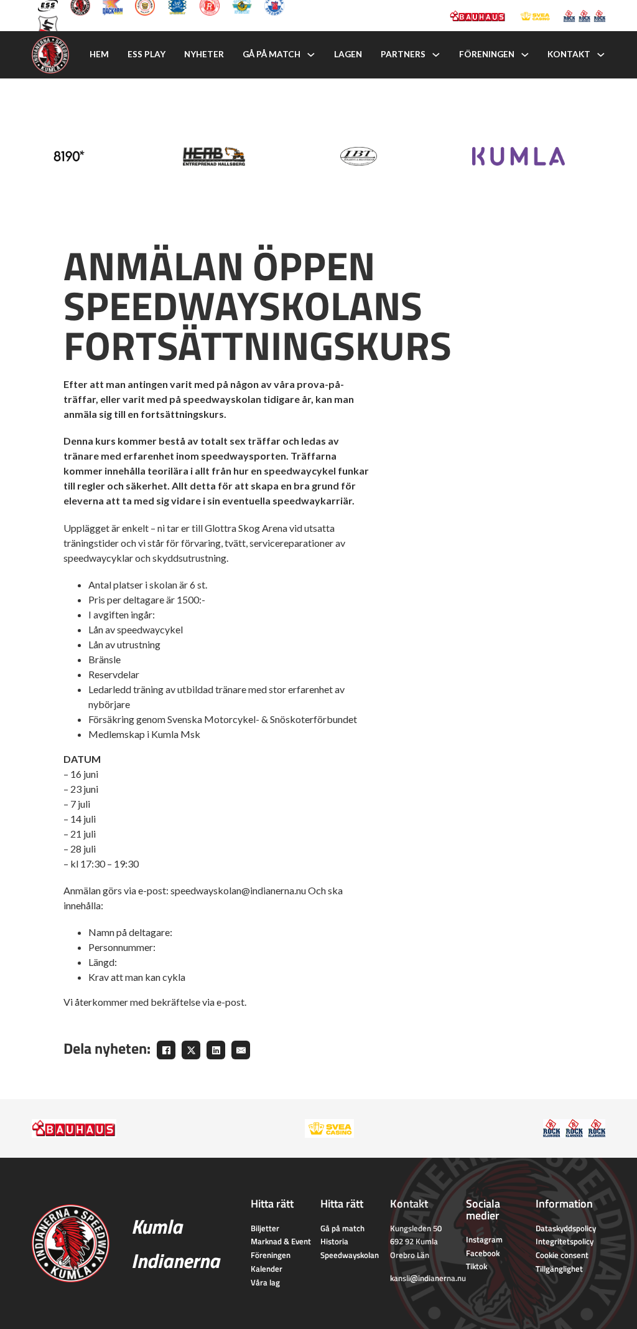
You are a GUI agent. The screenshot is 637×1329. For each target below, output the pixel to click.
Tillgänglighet (559, 1268)
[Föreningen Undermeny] (525, 55)
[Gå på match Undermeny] (311, 55)
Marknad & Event (281, 1241)
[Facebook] (166, 1050)
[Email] (240, 1050)
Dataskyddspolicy (566, 1228)
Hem (99, 54)
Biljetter (265, 1228)
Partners (403, 54)
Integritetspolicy (564, 1241)
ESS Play (146, 54)
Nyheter (204, 54)
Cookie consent (562, 1255)
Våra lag (265, 1282)
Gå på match (271, 54)
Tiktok (476, 1266)
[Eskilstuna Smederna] (48, 24)
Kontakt (568, 54)
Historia (334, 1241)
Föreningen (486, 54)
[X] (191, 1050)
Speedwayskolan (349, 1255)
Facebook (483, 1253)
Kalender (266, 1268)
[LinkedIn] (216, 1050)
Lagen (348, 54)
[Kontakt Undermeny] (601, 55)
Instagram (484, 1239)
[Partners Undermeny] (436, 55)
